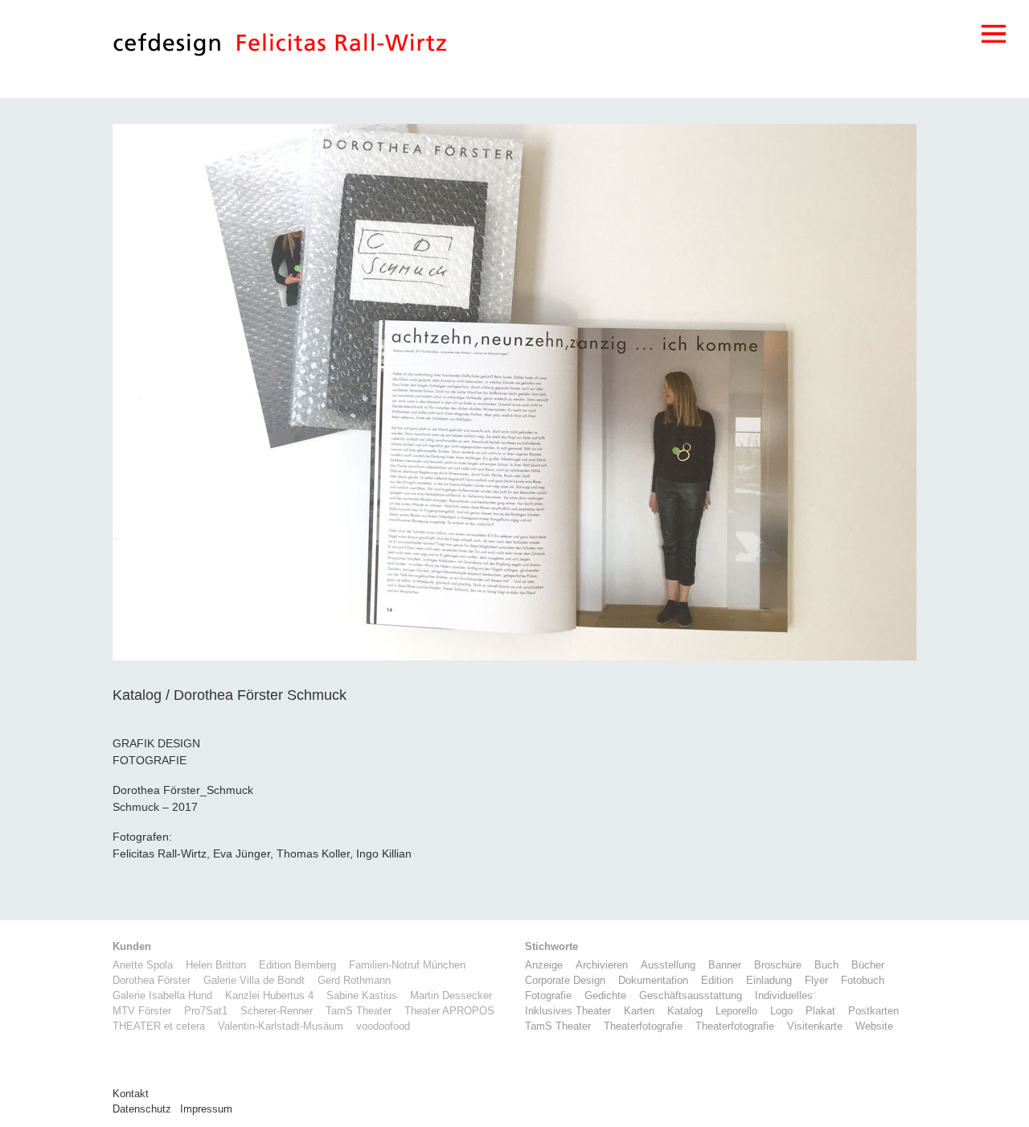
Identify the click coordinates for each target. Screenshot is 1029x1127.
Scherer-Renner (276, 1011)
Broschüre (777, 965)
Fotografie (548, 996)
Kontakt (131, 1094)
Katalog (685, 1011)
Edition (717, 980)
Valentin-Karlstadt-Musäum (280, 1026)
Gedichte (605, 996)
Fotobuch (862, 980)
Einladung (769, 980)
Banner (724, 965)
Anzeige (544, 965)
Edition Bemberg (297, 965)
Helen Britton (216, 965)
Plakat (820, 1011)
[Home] (167, 48)
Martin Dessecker (451, 996)
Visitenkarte (814, 1026)
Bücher (867, 965)
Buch (826, 965)
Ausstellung (668, 965)
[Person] (341, 48)
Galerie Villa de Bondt (254, 980)
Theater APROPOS (449, 1011)
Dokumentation (653, 980)
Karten (639, 1011)
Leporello (736, 1011)
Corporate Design (565, 980)
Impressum (206, 1109)
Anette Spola (143, 965)
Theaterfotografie (643, 1026)
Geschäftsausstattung (690, 996)
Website (874, 1026)
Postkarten (873, 1011)
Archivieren (602, 965)
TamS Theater (359, 1011)
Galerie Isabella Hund (162, 996)
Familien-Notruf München (407, 965)
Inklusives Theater (568, 1011)
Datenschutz (142, 1109)
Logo (781, 1011)
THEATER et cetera (159, 1026)
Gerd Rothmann (354, 980)
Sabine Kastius (361, 996)
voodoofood (383, 1026)
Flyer (816, 980)
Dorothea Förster (152, 980)
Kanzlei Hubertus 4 (269, 996)
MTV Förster (142, 1011)
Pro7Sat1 (206, 1011)
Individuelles (784, 996)
